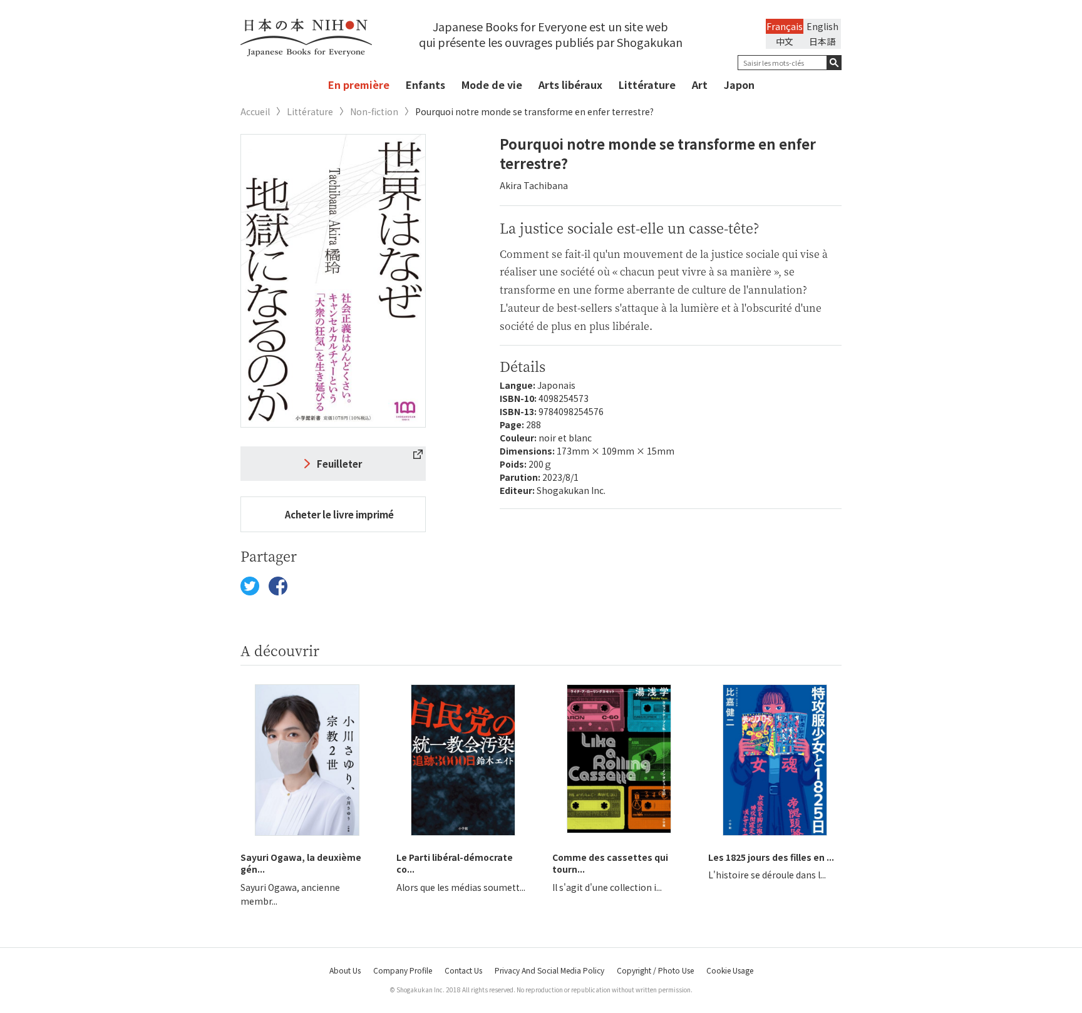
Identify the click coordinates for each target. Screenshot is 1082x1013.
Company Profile (402, 970)
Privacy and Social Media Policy (549, 970)
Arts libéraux (570, 84)
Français (784, 26)
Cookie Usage (729, 970)
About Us (345, 970)
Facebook (278, 586)
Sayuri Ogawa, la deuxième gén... (300, 863)
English (822, 26)
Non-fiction (374, 111)
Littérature (647, 84)
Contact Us (463, 970)
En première (358, 84)
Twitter (249, 586)
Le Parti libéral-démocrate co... (454, 863)
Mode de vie (491, 84)
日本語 (822, 41)
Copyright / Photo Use (655, 970)
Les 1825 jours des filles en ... (771, 857)
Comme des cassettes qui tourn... (610, 863)
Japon (739, 84)
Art (700, 84)
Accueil (255, 111)
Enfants (425, 84)
